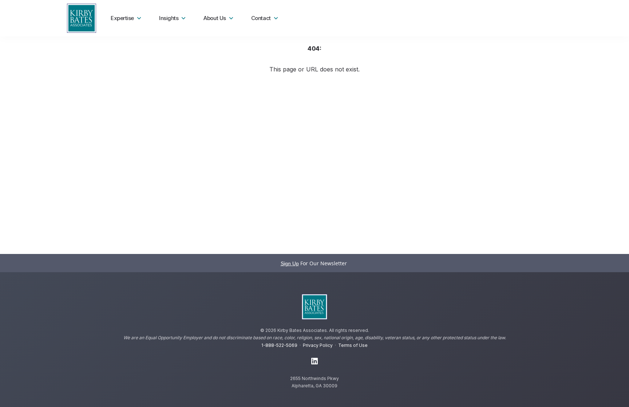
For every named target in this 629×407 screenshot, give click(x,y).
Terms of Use (353, 345)
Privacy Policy (318, 345)
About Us (214, 18)
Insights (168, 18)
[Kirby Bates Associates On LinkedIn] (314, 361)
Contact (261, 18)
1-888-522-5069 (279, 345)
